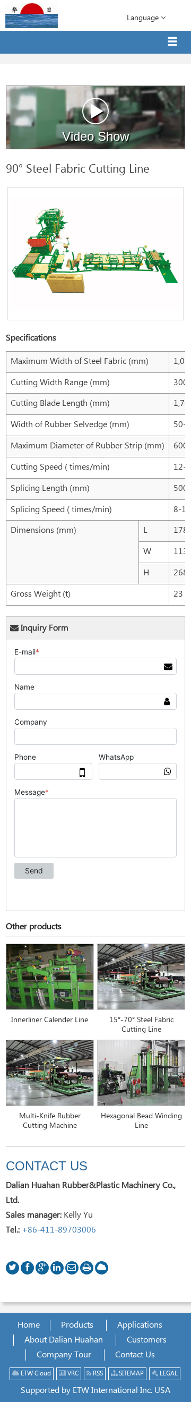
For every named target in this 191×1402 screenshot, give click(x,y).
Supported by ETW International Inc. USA (95, 1390)
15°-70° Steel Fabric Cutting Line (141, 1024)
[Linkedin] (57, 1267)
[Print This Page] (86, 1267)
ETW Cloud (35, 1374)
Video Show (95, 136)
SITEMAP (130, 1374)
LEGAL (168, 1374)
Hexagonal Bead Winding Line (141, 1121)
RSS (97, 1374)
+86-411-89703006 (59, 1230)
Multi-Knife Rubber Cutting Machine (50, 1121)
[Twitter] (12, 1267)
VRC (72, 1374)
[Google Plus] (42, 1267)
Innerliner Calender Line (49, 1020)
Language (144, 18)
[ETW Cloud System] (101, 1267)
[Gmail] (72, 1267)
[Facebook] (27, 1267)
